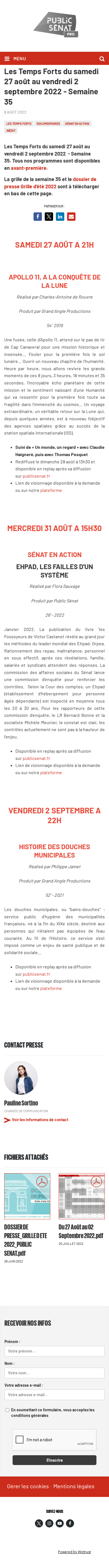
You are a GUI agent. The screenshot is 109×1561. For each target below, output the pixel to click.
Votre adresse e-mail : (23, 1385)
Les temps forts (19, 123)
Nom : (9, 1363)
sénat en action (77, 123)
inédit (10, 130)
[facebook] (70, 1523)
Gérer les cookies (28, 1486)
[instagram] (49, 1523)
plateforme (51, 490)
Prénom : (12, 1341)
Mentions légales (73, 1486)
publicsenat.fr (36, 475)
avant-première (28, 168)
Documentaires (48, 123)
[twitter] (39, 1523)
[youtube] (60, 1523)
